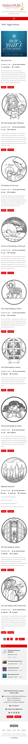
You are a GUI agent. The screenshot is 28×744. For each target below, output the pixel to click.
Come (4, 493)
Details (3, 87)
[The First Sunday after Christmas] (14, 118)
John (4, 192)
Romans (8, 67)
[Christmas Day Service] (5, 670)
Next (21, 639)
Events (14, 730)
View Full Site (14, 725)
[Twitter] (11, 712)
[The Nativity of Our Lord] (14, 181)
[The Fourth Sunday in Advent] (14, 304)
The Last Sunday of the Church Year (13, 606)
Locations (23, 730)
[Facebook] (9, 712)
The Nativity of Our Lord (9, 185)
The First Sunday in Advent (10, 547)
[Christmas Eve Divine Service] (5, 662)
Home (3, 730)
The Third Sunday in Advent (10, 367)
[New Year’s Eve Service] (5, 676)
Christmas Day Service (13, 668)
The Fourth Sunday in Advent (11, 309)
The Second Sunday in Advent (11, 426)
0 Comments (13, 129)
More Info (10, 716)
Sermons (9, 730)
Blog (19, 730)
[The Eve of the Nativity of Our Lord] (14, 241)
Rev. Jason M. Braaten (20, 64)
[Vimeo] (16, 712)
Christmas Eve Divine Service (15, 661)
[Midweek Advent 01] (14, 482)
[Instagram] (18, 712)
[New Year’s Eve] (14, 55)
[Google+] (14, 712)
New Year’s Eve (6, 60)
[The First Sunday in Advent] (14, 542)
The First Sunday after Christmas (12, 123)
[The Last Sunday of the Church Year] (14, 601)
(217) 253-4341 (15, 705)
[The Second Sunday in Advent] (14, 421)
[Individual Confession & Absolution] (5, 652)
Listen (11, 87)
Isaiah (11, 493)
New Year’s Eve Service (13, 674)
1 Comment (17, 67)
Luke (4, 67)
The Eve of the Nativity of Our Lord (13, 246)
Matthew (5, 374)
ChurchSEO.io (14, 737)
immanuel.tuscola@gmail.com (15, 709)
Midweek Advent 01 (8, 486)
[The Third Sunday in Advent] (14, 362)
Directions (17, 716)
